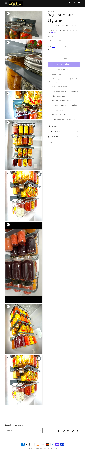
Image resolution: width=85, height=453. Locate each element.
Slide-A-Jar (47, 448)
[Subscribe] (40, 430)
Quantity (50, 36)
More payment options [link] (63, 69)
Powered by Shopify (55, 448)
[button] (6, 3)
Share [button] (52, 142)
